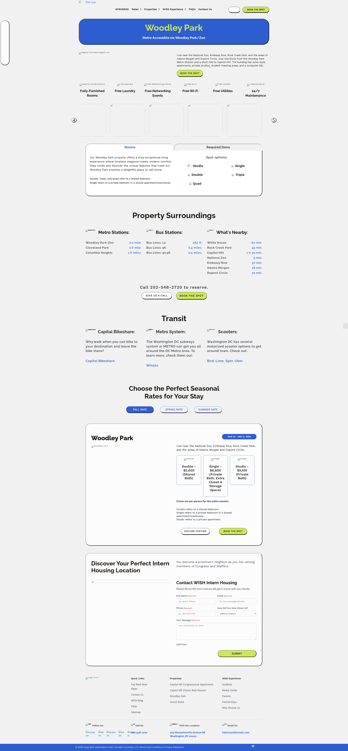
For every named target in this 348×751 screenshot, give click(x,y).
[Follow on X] (5, 54)
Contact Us (205, 9)
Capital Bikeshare (100, 361)
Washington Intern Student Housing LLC (116, 747)
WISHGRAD (122, 9)
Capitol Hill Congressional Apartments (191, 684)
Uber (239, 361)
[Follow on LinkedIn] (5, 40)
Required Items (218, 147)
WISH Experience (173, 9)
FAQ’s (192, 9)
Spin (229, 361)
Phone (184, 608)
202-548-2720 (166, 287)
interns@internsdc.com (235, 732)
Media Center (229, 690)
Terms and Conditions (151, 747)
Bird (210, 361)
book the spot (191, 295)
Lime (220, 361)
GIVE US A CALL (157, 295)
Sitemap (136, 712)
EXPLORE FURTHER (195, 531)
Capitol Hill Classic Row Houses (188, 690)
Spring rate (174, 409)
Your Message (188, 620)
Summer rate (208, 409)
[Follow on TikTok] (5, 47)
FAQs (134, 706)
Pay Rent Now (139, 684)
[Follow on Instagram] (5, 26)
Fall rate (140, 409)
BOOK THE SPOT (256, 9)
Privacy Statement (174, 747)
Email (224, 596)
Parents (226, 696)
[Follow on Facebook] (5, 33)
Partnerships (229, 702)
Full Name (186, 596)
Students (227, 684)
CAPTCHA (181, 644)
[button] (74, 120)
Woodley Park (178, 696)
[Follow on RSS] (5, 61)
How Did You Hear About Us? (232, 608)
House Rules (177, 702)
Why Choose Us (231, 707)
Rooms (130, 147)
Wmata (152, 365)
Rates (135, 9)
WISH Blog (137, 700)
